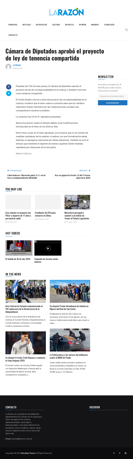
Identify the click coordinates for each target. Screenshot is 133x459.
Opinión (82, 24)
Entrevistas (41, 24)
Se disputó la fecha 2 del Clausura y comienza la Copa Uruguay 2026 (25, 359)
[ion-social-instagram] (126, 453)
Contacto (13, 35)
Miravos (95, 24)
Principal (12, 24)
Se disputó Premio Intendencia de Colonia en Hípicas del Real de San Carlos (69, 308)
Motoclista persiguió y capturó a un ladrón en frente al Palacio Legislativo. (77, 215)
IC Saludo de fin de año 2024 (17, 259)
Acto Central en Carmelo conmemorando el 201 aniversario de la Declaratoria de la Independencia (24, 309)
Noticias (27, 24)
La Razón (17, 65)
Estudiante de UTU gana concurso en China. (45, 214)
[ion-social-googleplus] (120, 453)
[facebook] (8, 87)
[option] (19, 250)
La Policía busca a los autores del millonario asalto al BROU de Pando (69, 356)
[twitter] (9, 93)
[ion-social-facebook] (114, 453)
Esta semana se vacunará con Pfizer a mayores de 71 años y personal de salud (18, 215)
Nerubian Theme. (28, 453)
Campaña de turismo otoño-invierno (46, 260)
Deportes (69, 24)
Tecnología (109, 24)
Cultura (56, 24)
